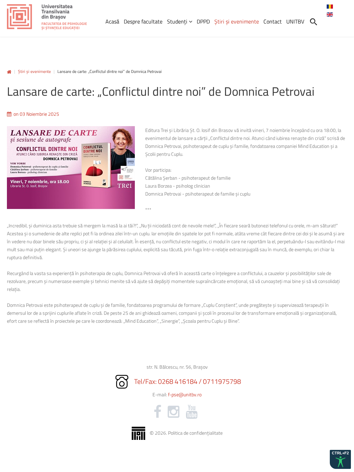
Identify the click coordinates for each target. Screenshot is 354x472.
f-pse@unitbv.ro (185, 394)
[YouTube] (191, 411)
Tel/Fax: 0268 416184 (165, 381)
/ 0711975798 (220, 381)
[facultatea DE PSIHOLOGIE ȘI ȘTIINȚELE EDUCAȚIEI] (47, 17)
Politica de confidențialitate (195, 432)
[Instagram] (173, 411)
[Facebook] (157, 411)
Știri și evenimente (34, 71)
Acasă (9, 72)
